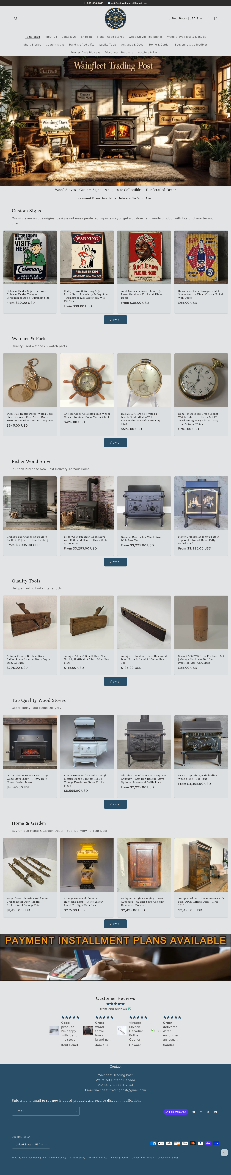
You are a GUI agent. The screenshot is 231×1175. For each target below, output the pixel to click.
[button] (16, 18)
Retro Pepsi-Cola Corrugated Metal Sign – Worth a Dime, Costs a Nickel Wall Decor (200, 294)
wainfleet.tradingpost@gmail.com (129, 3)
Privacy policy (77, 1157)
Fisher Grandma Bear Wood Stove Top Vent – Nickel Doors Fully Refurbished (199, 540)
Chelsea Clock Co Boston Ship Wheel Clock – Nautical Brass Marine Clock (87, 415)
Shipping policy (119, 1157)
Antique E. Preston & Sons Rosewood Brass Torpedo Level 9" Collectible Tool (144, 659)
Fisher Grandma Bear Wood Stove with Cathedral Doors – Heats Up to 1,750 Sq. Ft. (86, 540)
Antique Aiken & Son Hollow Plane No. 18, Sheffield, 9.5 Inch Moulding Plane (86, 659)
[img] (115, 1003)
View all (115, 319)
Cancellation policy (168, 1157)
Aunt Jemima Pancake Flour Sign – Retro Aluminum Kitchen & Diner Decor (142, 294)
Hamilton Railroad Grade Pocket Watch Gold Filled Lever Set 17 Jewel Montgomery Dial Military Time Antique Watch (198, 418)
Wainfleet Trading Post (34, 1157)
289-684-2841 (95, 3)
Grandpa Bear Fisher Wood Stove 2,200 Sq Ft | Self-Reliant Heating (27, 538)
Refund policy (58, 1157)
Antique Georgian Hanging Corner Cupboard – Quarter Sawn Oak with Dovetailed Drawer (142, 902)
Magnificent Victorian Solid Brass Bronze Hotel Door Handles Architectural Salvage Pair (28, 902)
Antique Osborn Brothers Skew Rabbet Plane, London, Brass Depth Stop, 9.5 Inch (28, 659)
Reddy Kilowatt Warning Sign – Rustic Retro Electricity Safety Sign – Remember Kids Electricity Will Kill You (86, 296)
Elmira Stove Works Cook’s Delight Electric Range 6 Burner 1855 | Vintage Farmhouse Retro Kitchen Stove (86, 780)
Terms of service (98, 1157)
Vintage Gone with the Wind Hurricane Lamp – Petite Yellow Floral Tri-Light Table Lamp (83, 902)
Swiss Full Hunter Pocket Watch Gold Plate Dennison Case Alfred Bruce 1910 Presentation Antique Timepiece (30, 417)
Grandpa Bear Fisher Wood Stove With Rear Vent (141, 538)
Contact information (143, 1157)
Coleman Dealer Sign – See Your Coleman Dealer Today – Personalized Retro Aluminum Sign (28, 294)
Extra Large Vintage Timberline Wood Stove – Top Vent (197, 777)
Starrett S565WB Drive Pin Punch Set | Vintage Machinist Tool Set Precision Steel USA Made (201, 659)
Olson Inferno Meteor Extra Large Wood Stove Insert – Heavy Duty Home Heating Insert (28, 779)
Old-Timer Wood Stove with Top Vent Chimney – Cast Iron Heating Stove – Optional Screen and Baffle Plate (144, 779)
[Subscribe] (75, 1111)
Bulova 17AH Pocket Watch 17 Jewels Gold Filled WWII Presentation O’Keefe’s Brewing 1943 (140, 418)
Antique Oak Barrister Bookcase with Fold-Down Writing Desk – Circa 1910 (201, 902)
